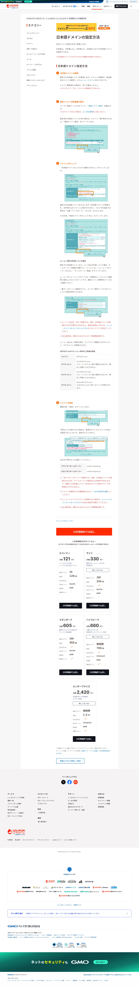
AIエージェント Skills (15, 816)
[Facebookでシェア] (69, 781)
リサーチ (68, 980)
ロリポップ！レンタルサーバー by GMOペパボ (12, 6)
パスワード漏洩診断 (47, 935)
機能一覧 (11, 800)
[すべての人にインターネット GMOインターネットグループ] (124, 1)
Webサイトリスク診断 (59, 935)
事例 (88, 6)
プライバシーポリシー (43, 840)
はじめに (30, 38)
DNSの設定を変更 (101, 491)
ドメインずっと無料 (14, 804)
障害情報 (101, 807)
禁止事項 (17, 840)
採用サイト (78, 905)
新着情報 (101, 797)
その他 (106, 980)
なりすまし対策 (78, 937)
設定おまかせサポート (75, 807)
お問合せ (71, 804)
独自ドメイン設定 (95, 106)
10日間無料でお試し (84, 531)
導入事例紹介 (42, 822)
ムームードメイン (87, 80)
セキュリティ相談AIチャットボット (75, 935)
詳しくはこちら (97, 570)
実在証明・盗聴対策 (12, 937)
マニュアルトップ (33, 33)
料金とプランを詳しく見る (70, 761)
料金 (83, 6)
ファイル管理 (31, 70)
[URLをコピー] (75, 781)
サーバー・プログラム (34, 64)
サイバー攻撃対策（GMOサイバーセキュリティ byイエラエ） (35, 937)
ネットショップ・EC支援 (28, 980)
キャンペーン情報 (104, 800)
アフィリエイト (32, 85)
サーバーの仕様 (13, 807)
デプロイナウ (42, 804)
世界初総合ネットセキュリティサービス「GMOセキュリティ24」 (24, 935)
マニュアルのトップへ (64, 521)
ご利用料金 (41, 812)
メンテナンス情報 (104, 804)
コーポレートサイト (64, 905)
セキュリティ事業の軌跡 (90, 937)
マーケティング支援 (59, 980)
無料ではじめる (121, 6)
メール (29, 59)
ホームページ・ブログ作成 (36, 54)
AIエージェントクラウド (46, 800)
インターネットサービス (14, 980)
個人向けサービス (97, 980)
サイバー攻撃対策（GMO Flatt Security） (62, 937)
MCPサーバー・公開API (16, 813)
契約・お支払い (32, 49)
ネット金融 (82, 980)
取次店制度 (11, 810)
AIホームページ (43, 797)
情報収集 (75, 980)
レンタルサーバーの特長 (16, 797)
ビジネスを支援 (40, 980)
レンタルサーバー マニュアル (78, 797)
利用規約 (10, 840)
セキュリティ (31, 75)
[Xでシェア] (63, 781)
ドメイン (30, 43)
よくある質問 (88, 112)
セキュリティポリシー (28, 840)
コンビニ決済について (70, 840)
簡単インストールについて (36, 80)
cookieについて (56, 840)
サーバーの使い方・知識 (76, 810)
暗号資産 (89, 980)
